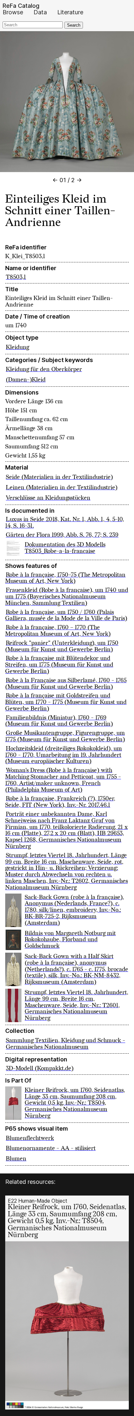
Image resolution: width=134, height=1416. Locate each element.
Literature (70, 12)
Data (40, 12)
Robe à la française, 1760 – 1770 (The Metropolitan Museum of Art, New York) (58, 630)
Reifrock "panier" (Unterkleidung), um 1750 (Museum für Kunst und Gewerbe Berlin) (61, 646)
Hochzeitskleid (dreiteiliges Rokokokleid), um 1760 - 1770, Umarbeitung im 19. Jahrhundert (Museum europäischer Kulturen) (63, 755)
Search (73, 25)
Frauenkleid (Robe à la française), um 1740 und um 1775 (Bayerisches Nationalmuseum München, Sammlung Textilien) (66, 597)
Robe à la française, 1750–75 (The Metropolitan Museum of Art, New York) (65, 578)
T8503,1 (16, 277)
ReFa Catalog (21, 6)
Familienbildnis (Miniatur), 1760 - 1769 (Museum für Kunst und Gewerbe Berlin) (59, 721)
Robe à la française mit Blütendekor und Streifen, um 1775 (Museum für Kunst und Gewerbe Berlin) (59, 665)
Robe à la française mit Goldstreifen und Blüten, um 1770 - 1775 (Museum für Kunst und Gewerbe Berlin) (66, 702)
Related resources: (30, 1181)
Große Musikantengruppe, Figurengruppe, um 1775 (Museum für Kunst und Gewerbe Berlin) (65, 736)
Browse (13, 12)
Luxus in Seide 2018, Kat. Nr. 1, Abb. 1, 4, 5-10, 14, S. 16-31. (64, 522)
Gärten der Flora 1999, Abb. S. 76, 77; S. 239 (62, 535)
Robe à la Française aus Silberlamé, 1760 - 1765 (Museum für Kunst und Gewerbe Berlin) (66, 683)
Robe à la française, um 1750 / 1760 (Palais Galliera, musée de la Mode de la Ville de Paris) (66, 615)
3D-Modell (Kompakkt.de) (40, 1068)
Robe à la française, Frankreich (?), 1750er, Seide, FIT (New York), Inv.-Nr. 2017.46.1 (60, 801)
